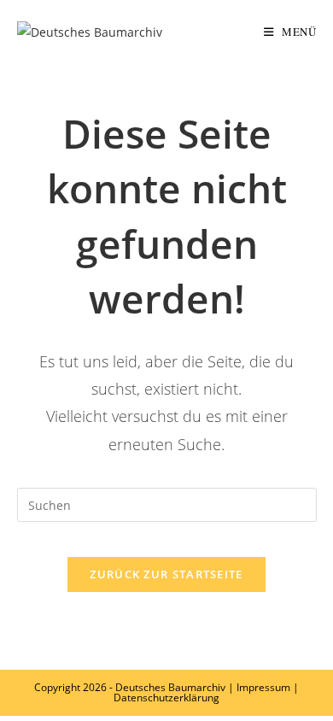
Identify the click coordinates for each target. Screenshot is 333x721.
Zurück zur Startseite (166, 574)
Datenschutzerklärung (166, 697)
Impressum (263, 687)
